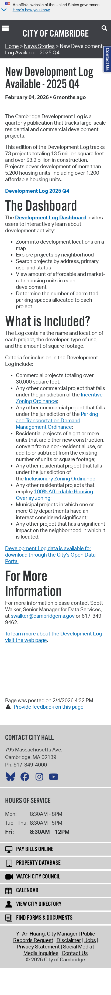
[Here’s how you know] (3, 10)
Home (12, 46)
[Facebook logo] (26, 778)
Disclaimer (69, 940)
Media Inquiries (40, 953)
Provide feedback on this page (49, 707)
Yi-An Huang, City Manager (47, 933)
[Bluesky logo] (12, 778)
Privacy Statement (38, 946)
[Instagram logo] (40, 778)
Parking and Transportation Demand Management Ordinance (57, 420)
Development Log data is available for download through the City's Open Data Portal (50, 554)
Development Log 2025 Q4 (37, 191)
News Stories (39, 46)
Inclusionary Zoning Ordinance (60, 478)
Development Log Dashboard (50, 217)
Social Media (77, 946)
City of (35, 34)
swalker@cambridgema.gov (43, 616)
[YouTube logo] (55, 778)
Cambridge (69, 34)
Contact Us (75, 953)
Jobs (90, 940)
